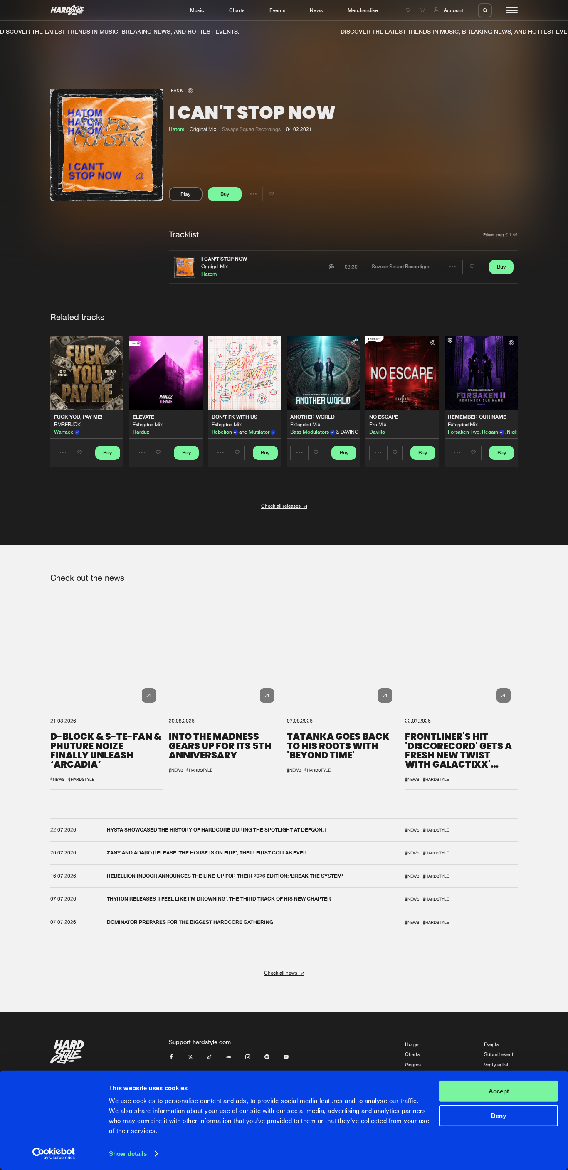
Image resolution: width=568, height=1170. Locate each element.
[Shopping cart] (423, 10)
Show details (128, 1153)
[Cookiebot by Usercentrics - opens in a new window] (53, 1154)
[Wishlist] (409, 10)
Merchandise (363, 10)
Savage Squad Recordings (251, 129)
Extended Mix (148, 424)
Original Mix (214, 266)
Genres (413, 1065)
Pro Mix (377, 424)
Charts (236, 10)
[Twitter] (190, 1057)
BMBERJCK (67, 424)
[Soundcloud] (228, 1057)
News (316, 10)
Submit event (499, 1054)
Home (411, 1044)
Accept (499, 1091)
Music (197, 10)
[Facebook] (171, 1057)
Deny (498, 1115)
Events (277, 10)
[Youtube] (286, 1057)
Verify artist (496, 1065)
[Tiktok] (209, 1057)
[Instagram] (247, 1057)
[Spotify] (266, 1057)
